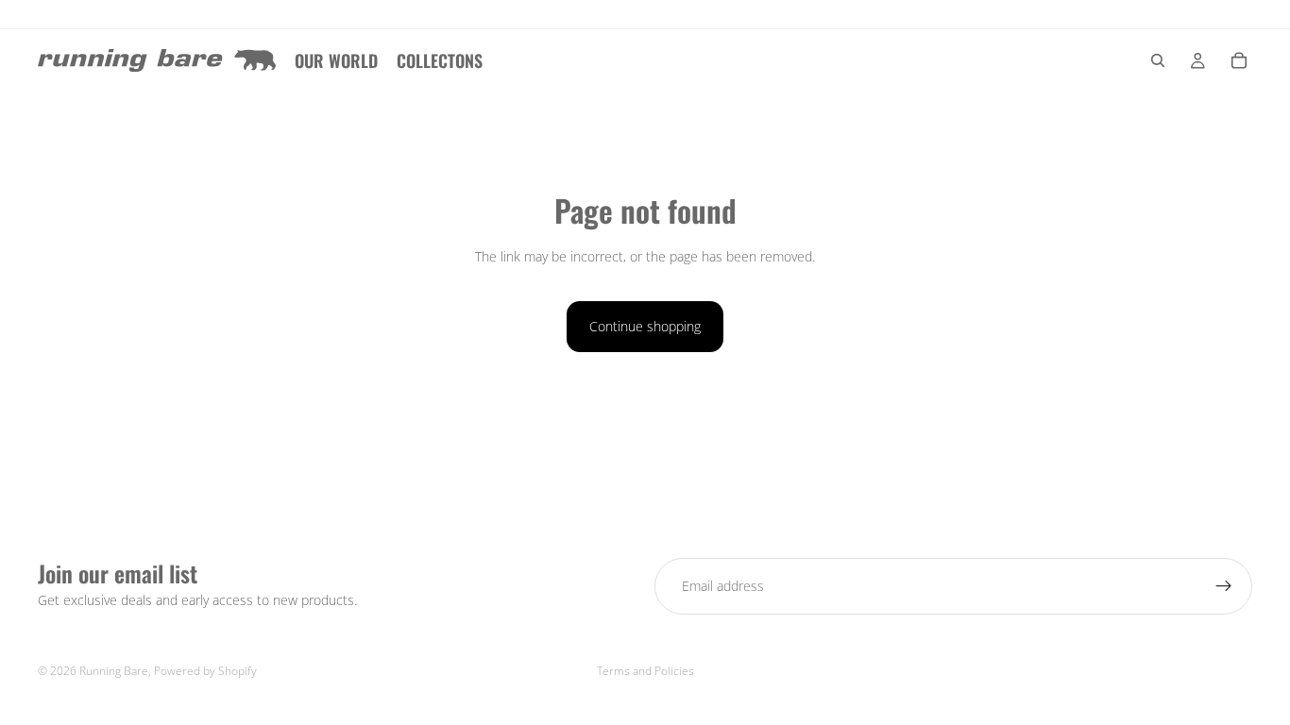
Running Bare (113, 671)
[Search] (1158, 60)
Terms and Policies (645, 671)
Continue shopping (645, 326)
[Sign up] (1224, 586)
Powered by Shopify (205, 671)
